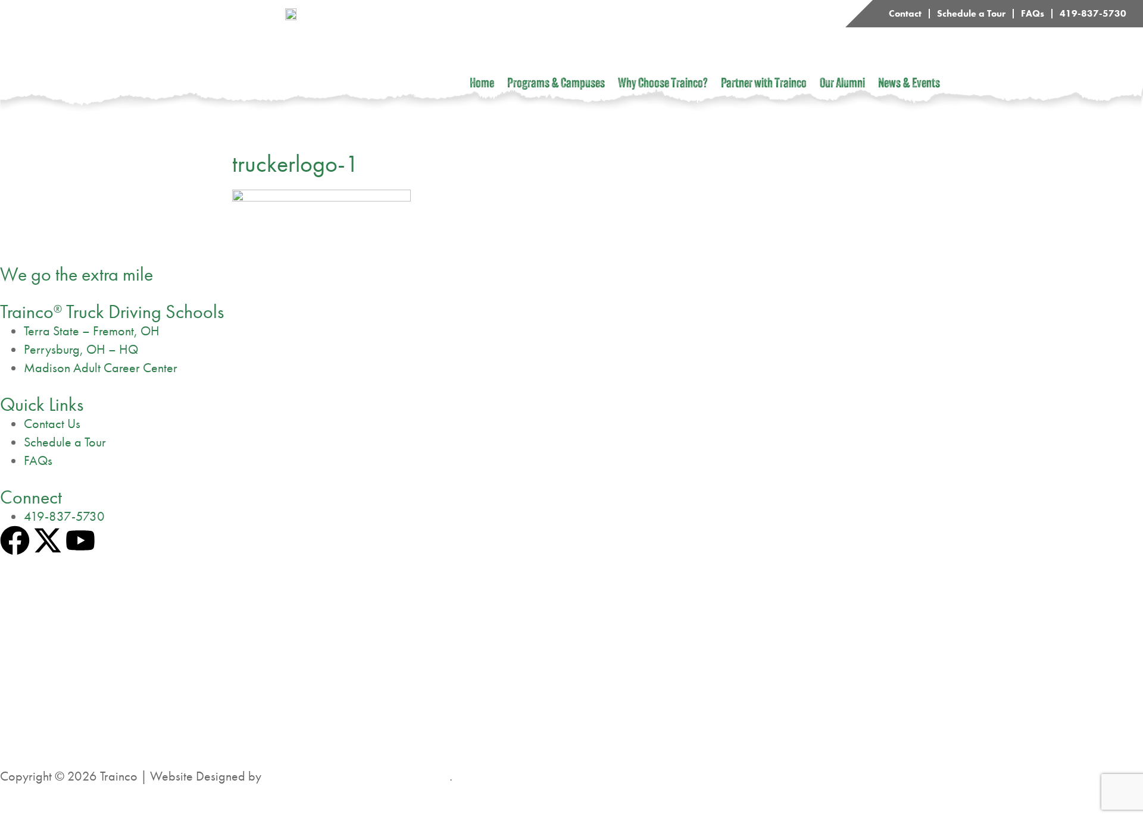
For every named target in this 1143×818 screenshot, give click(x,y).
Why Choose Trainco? (663, 84)
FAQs (1032, 13)
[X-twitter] (48, 540)
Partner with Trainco (764, 84)
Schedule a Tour (971, 13)
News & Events (909, 84)
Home (482, 84)
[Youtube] (80, 540)
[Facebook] (15, 540)
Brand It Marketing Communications (356, 776)
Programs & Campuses (556, 84)
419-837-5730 (1093, 13)
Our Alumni (842, 84)
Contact (905, 13)
